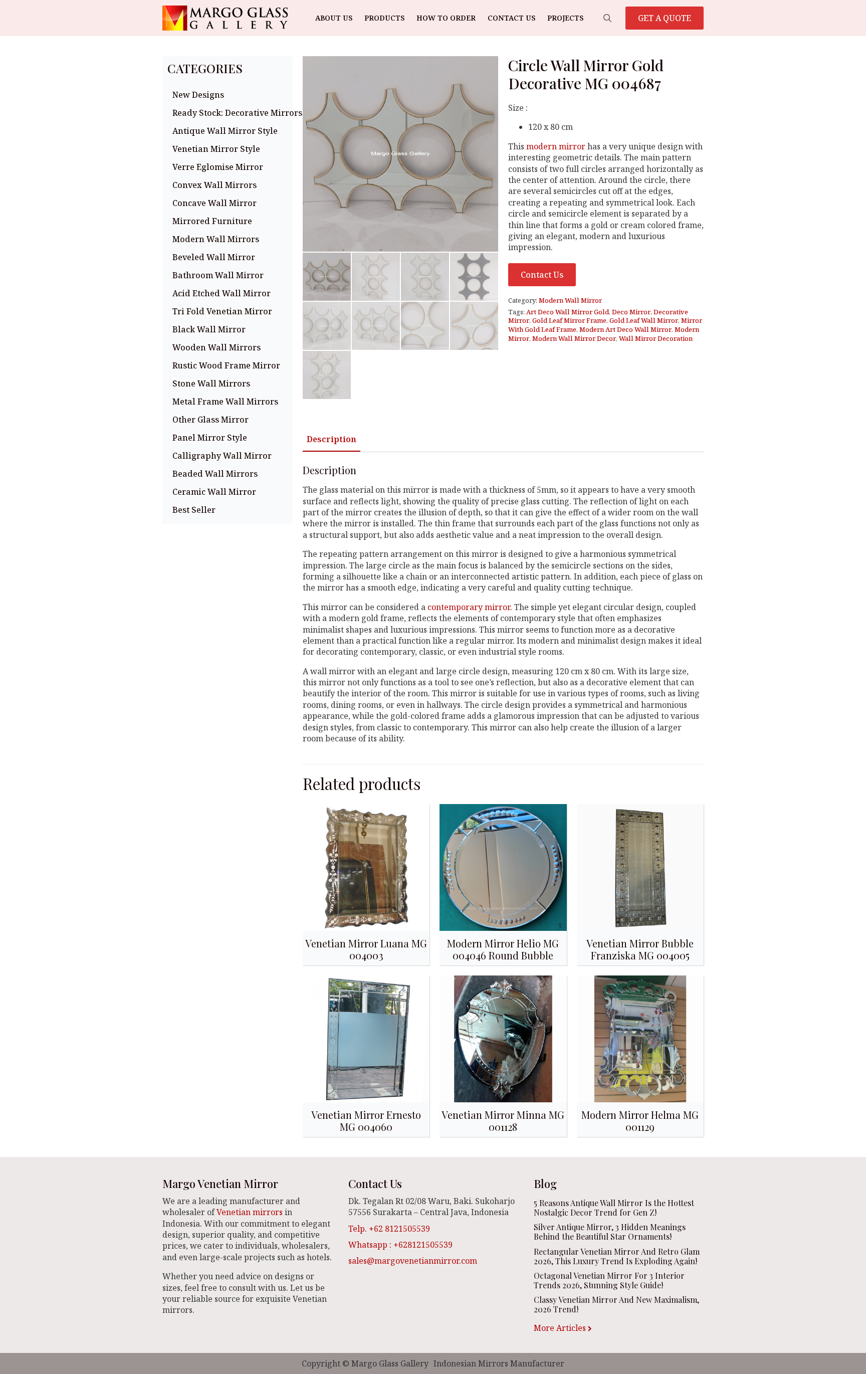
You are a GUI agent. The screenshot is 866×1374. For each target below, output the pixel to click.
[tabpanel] (503, 604)
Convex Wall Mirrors (214, 184)
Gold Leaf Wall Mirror (643, 320)
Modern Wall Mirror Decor (574, 338)
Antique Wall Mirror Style (225, 130)
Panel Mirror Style (209, 437)
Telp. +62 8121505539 (389, 1228)
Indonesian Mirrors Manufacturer (499, 1363)
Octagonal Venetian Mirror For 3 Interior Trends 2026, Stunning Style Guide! (609, 1280)
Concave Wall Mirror (214, 203)
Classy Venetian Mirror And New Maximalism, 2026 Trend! (616, 1304)
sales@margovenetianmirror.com (412, 1260)
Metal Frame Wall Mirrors (225, 401)
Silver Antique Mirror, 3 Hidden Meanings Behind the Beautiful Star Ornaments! (610, 1231)
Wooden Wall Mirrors (216, 347)
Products (384, 18)
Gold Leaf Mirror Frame (569, 320)
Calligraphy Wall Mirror (222, 455)
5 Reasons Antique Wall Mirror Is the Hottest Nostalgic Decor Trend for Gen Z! (614, 1207)
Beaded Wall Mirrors (215, 473)
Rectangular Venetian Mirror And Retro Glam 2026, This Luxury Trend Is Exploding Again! (617, 1256)
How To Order (446, 18)
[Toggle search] (607, 18)
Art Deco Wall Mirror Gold (567, 311)
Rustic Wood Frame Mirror (226, 365)
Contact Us (511, 18)
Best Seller (193, 509)
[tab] (331, 439)
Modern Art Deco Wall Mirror (625, 329)
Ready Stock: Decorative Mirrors (230, 112)
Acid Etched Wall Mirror (221, 293)
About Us (333, 18)
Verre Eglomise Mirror (217, 166)
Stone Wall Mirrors (211, 383)
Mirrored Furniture (212, 221)
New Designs (198, 94)
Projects (565, 18)
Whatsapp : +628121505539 (400, 1244)
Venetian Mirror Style (216, 148)
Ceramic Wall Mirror (214, 491)
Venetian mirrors (249, 1212)
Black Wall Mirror (209, 329)
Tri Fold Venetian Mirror (222, 311)
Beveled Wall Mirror (213, 257)
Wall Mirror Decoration (656, 338)
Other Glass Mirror (210, 419)
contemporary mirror (468, 607)
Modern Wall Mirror (570, 300)
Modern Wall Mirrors (215, 239)
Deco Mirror (631, 311)
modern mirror (555, 146)
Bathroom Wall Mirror (218, 275)
